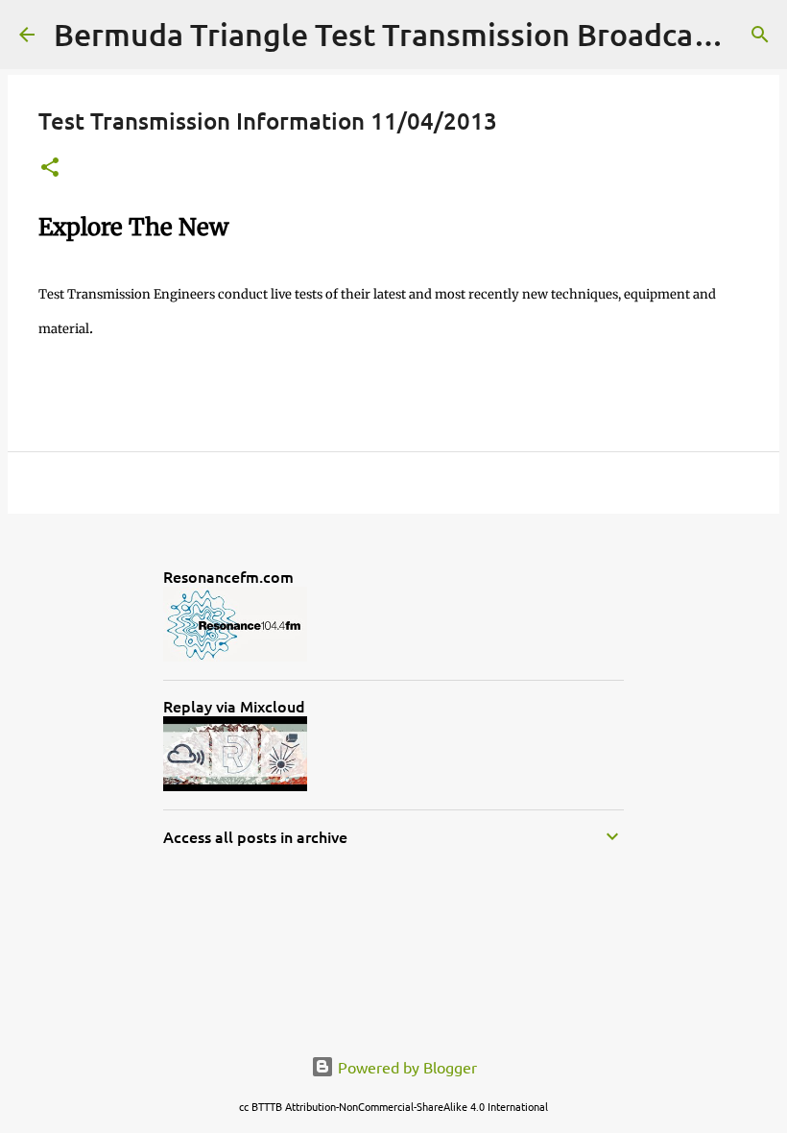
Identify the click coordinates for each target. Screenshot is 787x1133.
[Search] (760, 35)
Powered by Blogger (405, 1066)
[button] (49, 168)
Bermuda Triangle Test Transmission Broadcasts (394, 34)
